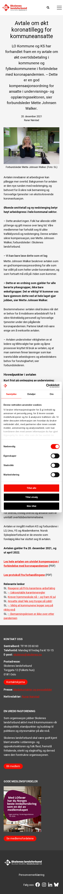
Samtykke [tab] (11, 394)
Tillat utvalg (31, 497)
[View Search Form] (48, 7)
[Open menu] (59, 7)
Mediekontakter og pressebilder (32, 689)
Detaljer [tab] (31, 394)
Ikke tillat (31, 506)
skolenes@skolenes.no (27, 654)
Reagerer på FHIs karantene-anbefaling (31, 588)
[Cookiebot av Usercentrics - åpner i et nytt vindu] (46, 386)
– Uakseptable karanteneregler (26, 592)
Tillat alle (31, 488)
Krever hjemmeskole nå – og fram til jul (32, 596)
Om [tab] (52, 394)
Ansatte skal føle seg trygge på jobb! (30, 601)
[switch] (55, 455)
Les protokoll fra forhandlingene (24, 574)
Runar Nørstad (30, 696)
